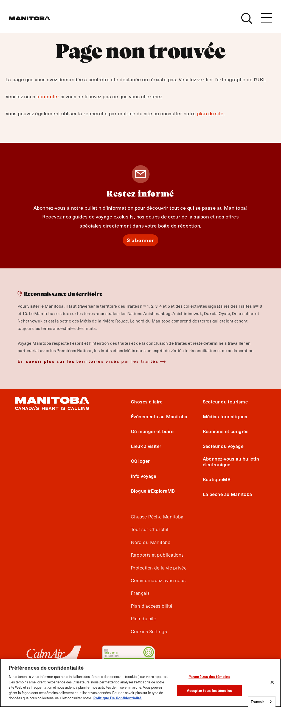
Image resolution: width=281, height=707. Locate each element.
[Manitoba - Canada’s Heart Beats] (29, 18)
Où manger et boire (152, 431)
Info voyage (143, 476)
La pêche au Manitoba (227, 494)
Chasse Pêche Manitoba (157, 517)
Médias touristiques (225, 416)
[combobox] (262, 701)
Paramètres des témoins (209, 676)
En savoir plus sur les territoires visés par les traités (88, 361)
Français (140, 593)
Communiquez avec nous (158, 580)
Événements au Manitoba (159, 416)
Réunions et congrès (226, 431)
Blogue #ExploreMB (153, 490)
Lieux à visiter (146, 446)
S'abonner (140, 240)
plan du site (210, 113)
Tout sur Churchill (150, 529)
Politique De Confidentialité (117, 697)
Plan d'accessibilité (151, 606)
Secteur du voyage (223, 446)
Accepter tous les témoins (209, 690)
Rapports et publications (157, 555)
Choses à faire (146, 401)
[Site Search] (246, 18)
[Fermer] (272, 682)
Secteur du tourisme (225, 401)
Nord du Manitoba (150, 542)
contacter (47, 96)
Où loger (140, 461)
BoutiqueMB (217, 479)
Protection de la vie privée (159, 568)
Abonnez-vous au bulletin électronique (231, 461)
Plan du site (143, 618)
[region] (140, 683)
